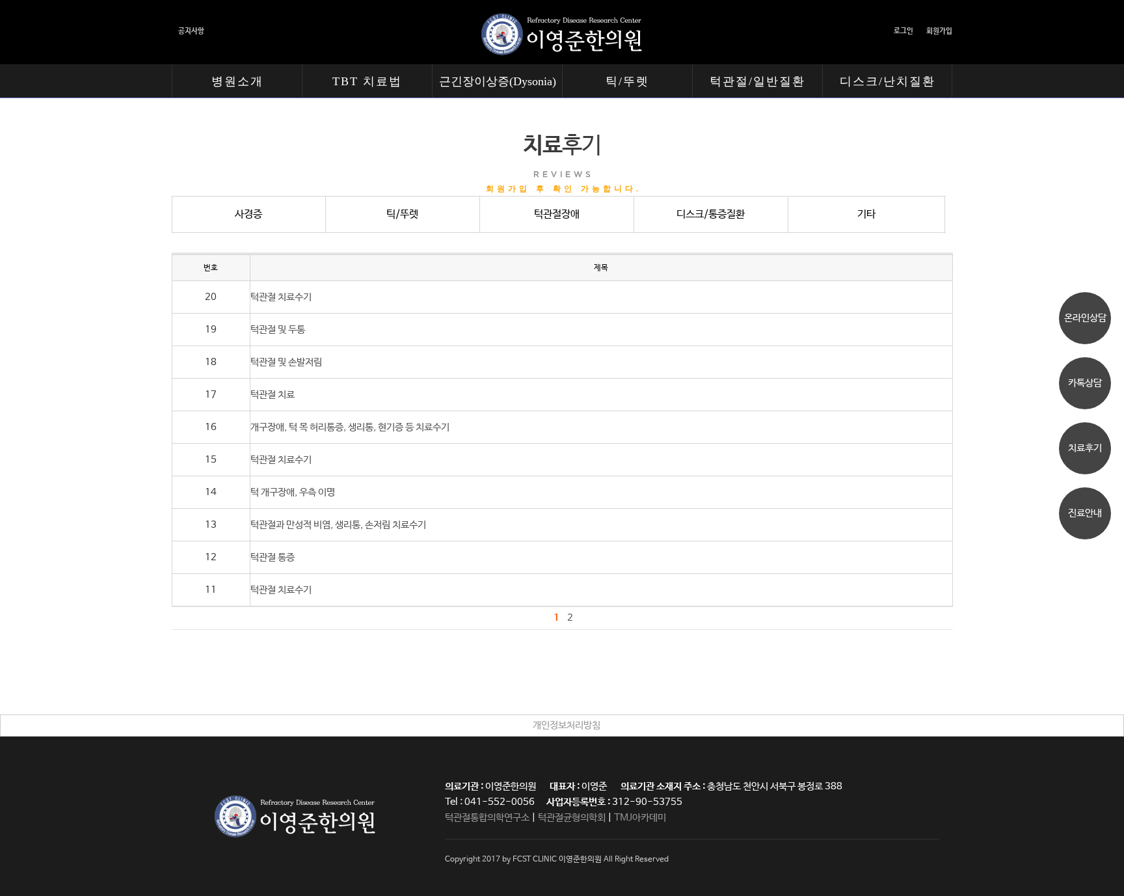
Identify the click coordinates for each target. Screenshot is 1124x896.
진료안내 (1085, 513)
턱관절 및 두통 (277, 329)
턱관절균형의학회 (572, 817)
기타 (866, 214)
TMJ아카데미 (640, 817)
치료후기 (1085, 448)
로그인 (903, 31)
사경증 (248, 214)
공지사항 (191, 31)
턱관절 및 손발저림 (286, 362)
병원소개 (237, 81)
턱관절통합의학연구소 (487, 817)
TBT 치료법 (367, 81)
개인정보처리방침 (566, 725)
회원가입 (939, 31)
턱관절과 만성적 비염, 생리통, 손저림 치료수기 (338, 524)
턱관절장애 (557, 214)
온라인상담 (1085, 317)
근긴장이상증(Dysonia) (497, 81)
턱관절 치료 (272, 394)
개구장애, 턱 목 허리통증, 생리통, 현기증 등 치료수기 (349, 427)
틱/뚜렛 (627, 81)
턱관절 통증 (272, 557)
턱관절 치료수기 (281, 297)
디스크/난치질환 (887, 81)
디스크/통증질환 (710, 214)
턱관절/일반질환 (757, 81)
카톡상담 (1085, 382)
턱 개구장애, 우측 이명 (292, 492)
